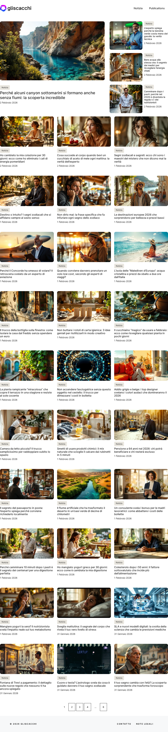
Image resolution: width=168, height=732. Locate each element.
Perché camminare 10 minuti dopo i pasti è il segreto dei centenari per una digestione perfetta (26, 570)
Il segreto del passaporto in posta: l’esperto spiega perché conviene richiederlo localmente (21, 511)
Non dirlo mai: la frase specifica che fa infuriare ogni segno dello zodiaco (81, 216)
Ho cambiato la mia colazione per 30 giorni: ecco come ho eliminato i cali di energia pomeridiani (24, 158)
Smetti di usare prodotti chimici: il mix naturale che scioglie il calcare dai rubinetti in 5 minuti (83, 451)
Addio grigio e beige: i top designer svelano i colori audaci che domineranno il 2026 (140, 392)
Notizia (138, 8)
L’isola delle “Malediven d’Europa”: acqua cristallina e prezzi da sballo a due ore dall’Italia (139, 273)
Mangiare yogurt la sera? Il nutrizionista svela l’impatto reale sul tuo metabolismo (25, 628)
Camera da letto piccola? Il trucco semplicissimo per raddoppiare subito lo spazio (25, 451)
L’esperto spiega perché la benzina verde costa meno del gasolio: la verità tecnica (156, 33)
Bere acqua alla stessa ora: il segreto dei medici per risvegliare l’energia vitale (155, 65)
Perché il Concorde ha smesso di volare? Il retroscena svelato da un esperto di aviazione (26, 273)
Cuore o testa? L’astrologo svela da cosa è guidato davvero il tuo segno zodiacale (83, 684)
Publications (157, 8)
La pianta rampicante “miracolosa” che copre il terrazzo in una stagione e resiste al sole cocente (26, 392)
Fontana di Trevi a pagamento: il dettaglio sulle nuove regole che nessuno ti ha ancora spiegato (26, 685)
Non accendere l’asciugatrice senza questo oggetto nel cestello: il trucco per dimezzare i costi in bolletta (84, 392)
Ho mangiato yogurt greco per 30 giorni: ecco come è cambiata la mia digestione (82, 569)
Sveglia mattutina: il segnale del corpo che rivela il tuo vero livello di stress (83, 628)
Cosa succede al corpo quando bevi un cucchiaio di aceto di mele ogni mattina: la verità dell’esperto (83, 158)
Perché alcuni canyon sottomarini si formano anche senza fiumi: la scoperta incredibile (47, 95)
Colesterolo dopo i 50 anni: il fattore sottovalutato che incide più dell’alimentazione (136, 570)
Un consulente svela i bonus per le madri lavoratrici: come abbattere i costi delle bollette (139, 511)
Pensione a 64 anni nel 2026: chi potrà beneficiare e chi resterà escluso (138, 450)
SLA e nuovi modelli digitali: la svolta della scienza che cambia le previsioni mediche (140, 628)
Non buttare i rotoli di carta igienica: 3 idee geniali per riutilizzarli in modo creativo (83, 331)
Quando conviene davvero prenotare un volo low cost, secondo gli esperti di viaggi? (82, 273)
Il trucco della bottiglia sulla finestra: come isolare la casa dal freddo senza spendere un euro (26, 333)
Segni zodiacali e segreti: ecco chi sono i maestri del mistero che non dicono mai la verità (140, 158)
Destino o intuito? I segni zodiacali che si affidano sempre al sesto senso (25, 216)
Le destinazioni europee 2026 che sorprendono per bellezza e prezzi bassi (139, 216)
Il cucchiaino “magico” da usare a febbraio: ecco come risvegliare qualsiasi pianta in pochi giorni (140, 333)
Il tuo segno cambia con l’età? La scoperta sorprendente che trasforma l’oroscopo (140, 684)
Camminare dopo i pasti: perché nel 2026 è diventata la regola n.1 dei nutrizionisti (154, 97)
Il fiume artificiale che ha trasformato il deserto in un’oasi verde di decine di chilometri (81, 511)
